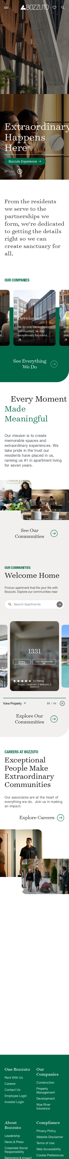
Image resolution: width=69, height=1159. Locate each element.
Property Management (45, 1090)
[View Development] (34, 318)
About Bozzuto (13, 1125)
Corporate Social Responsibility (16, 1150)
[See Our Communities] (15, 495)
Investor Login (14, 1102)
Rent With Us (14, 1077)
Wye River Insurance (43, 1106)
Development (45, 1098)
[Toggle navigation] (6, 8)
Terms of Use (45, 1143)
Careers (10, 1084)
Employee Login (16, 1096)
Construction (45, 1082)
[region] (34, 318)
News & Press (14, 1142)
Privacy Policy (46, 1131)
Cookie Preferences (50, 1155)
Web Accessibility (48, 1149)
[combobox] (34, 604)
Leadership (12, 1136)
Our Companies (47, 1072)
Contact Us (12, 1090)
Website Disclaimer (49, 1137)
